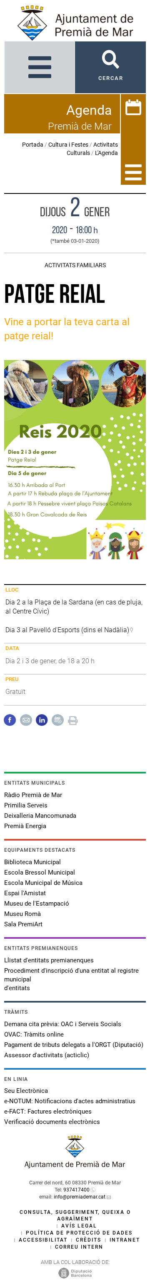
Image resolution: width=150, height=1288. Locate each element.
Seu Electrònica (26, 1091)
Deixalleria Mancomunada (40, 815)
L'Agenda (106, 153)
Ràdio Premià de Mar (33, 795)
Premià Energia (25, 826)
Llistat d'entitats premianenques (49, 960)
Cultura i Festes (68, 144)
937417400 (76, 1190)
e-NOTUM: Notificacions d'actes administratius (69, 1101)
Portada (32, 144)
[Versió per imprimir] (73, 719)
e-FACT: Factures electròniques (48, 1111)
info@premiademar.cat (79, 1197)
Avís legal (79, 1226)
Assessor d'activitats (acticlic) (46, 1055)
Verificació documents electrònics (52, 1122)
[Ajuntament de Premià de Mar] (75, 1166)
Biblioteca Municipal (32, 862)
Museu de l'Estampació (36, 903)
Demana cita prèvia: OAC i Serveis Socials (62, 1024)
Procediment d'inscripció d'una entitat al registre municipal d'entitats (71, 979)
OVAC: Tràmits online (34, 1034)
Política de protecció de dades (79, 1233)
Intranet (125, 1240)
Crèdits (88, 1240)
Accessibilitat (43, 1240)
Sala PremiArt (23, 924)
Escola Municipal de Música (43, 883)
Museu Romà (22, 914)
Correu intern (79, 1247)
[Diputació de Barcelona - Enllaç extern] (75, 1273)
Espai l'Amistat (25, 893)
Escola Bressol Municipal (39, 872)
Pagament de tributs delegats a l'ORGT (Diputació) (73, 1045)
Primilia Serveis (26, 805)
